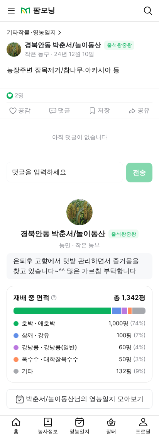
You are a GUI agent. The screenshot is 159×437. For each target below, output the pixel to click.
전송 (139, 172)
